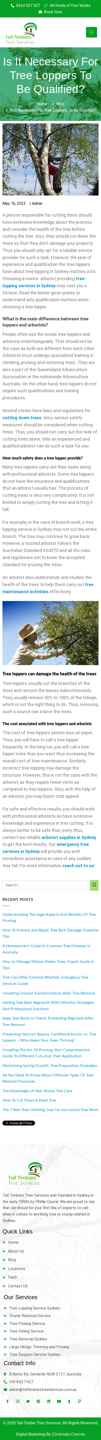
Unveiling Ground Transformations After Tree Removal (48, 993)
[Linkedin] (48, 1401)
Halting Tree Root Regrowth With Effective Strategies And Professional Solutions (48, 1006)
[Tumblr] (69, 1401)
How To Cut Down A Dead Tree (29, 1100)
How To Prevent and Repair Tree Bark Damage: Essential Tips (50, 933)
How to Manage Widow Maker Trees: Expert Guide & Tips (48, 965)
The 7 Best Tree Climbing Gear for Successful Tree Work (50, 1110)
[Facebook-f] (7, 1401)
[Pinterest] (38, 1401)
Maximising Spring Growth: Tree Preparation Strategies (49, 1066)
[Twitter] (28, 1401)
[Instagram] (17, 1401)
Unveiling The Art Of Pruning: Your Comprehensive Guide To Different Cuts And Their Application (46, 1053)
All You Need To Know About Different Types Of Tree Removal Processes (47, 1078)
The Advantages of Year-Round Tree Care (37, 1091)
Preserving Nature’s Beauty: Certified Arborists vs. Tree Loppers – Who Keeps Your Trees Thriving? (49, 1037)
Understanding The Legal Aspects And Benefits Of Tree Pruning (49, 918)
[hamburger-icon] (91, 32)
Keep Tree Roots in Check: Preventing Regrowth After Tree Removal (48, 1021)
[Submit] (94, 885)
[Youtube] (59, 1401)
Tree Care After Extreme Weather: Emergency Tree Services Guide (45, 980)
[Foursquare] (79, 1401)
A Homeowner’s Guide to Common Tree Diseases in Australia (46, 949)
